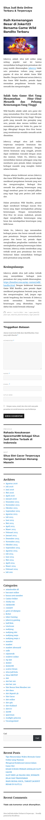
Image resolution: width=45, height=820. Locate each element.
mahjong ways (12, 635)
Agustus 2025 (11, 514)
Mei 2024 (10, 560)
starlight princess (13, 718)
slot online (10, 699)
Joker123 (14, 315)
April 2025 (10, 526)
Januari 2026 (11, 499)
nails (8, 651)
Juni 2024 (10, 557)
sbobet (9, 663)
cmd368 (9, 608)
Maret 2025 (11, 529)
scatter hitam (11, 669)
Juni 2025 (10, 520)
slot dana (10, 690)
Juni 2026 (10, 490)
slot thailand (11, 706)
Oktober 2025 (12, 508)
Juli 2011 (9, 572)
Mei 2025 (10, 523)
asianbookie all (12, 589)
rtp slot (9, 660)
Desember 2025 (12, 502)
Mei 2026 (10, 493)
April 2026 (10, 496)
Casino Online (12, 599)
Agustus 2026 (12, 483)
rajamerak (10, 654)
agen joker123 (34, 312)
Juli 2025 (9, 517)
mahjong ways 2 (13, 638)
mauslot (9, 641)
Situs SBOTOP (12, 675)
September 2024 (13, 548)
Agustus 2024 (11, 551)
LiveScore (10, 626)
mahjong (10, 629)
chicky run (10, 602)
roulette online (12, 657)
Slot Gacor (10, 696)
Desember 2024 (12, 538)
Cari (5, 734)
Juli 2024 (9, 554)
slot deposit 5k (12, 693)
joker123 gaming (13, 620)
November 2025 (13, 505)
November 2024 (13, 542)
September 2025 (13, 511)
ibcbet (8, 614)
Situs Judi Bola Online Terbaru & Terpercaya (18, 9)
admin (9, 312)
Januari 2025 (11, 535)
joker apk (6, 315)
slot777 (9, 709)
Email (6, 384)
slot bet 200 (11, 684)
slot (26, 312)
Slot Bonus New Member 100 (18, 687)
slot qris (9, 702)
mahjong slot (11, 632)
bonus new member (14, 595)
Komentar (8, 341)
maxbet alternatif (13, 647)
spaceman (10, 715)
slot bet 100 (11, 681)
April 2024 (10, 563)
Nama (6, 374)
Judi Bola (9, 623)
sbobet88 (10, 666)
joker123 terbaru (23, 315)
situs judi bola (12, 672)
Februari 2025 (12, 532)
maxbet (9, 644)
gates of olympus (13, 611)
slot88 (8, 712)
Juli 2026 (9, 486)
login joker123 (34, 315)
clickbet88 (10, 605)
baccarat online (12, 592)
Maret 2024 (11, 566)
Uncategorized (12, 721)
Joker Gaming (12, 617)
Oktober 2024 (12, 545)
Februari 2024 (12, 569)
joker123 (32, 68)
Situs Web (7, 395)
